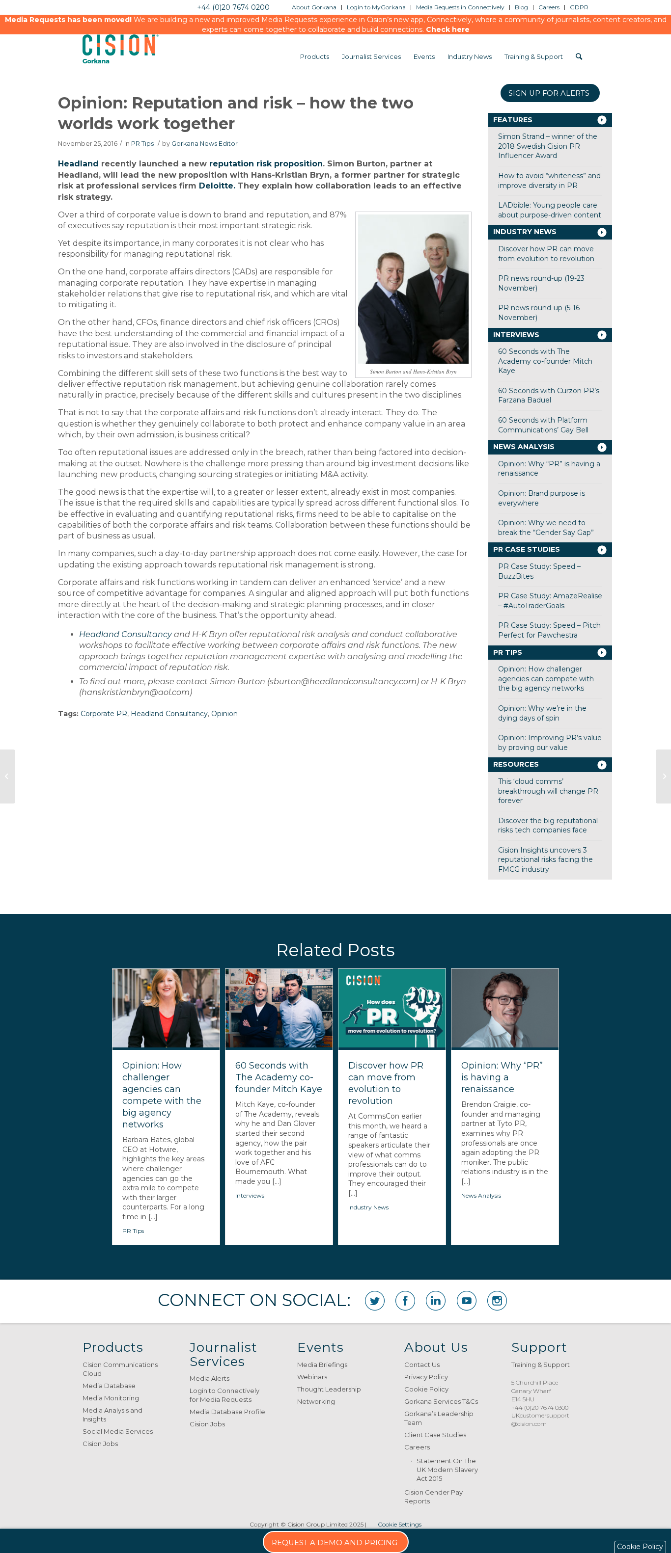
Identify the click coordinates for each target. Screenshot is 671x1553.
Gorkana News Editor (204, 143)
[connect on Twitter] (375, 1300)
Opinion (224, 713)
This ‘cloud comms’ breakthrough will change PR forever (548, 791)
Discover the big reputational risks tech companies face (548, 825)
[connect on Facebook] (405, 1300)
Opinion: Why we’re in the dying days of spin (542, 713)
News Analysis (524, 446)
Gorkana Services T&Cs (441, 1401)
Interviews (516, 334)
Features (512, 119)
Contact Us (422, 1364)
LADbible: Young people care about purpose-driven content (549, 210)
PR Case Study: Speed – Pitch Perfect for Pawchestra (549, 630)
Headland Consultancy (125, 634)
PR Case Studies (526, 549)
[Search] (578, 56)
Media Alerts (209, 1378)
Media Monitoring (111, 1398)
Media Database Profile (227, 1412)
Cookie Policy (426, 1389)
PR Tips (142, 143)
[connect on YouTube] (466, 1300)
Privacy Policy (426, 1377)
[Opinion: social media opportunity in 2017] (7, 776)
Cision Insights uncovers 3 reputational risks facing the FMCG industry (545, 860)
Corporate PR (104, 713)
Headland (78, 163)
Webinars (312, 1377)
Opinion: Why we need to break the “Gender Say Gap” (546, 527)
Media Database (109, 1386)
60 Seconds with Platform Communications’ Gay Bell (543, 425)
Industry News (525, 231)
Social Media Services (118, 1431)
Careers (417, 1447)
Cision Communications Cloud (120, 1369)
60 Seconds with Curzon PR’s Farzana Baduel (548, 395)
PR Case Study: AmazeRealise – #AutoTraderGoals (550, 600)
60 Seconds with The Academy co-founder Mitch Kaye (545, 361)
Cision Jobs (100, 1443)
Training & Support (540, 1364)
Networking (316, 1401)
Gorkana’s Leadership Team (439, 1418)
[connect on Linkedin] (435, 1300)
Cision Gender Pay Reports (433, 1496)
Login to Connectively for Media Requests (224, 1395)
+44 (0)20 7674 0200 (233, 7)
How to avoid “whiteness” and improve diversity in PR (549, 180)
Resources (516, 764)
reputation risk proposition (266, 163)
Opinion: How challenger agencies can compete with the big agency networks (546, 679)
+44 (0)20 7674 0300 (539, 1407)
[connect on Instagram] (497, 1300)
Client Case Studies (435, 1435)
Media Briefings (322, 1364)
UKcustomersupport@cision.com (540, 1419)
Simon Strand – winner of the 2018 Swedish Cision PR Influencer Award (547, 146)
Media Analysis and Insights (112, 1414)
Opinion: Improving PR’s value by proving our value (550, 742)
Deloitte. (217, 185)
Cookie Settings (399, 1524)
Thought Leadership (329, 1389)
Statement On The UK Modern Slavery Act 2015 (447, 1469)
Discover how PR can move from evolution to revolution (546, 253)
